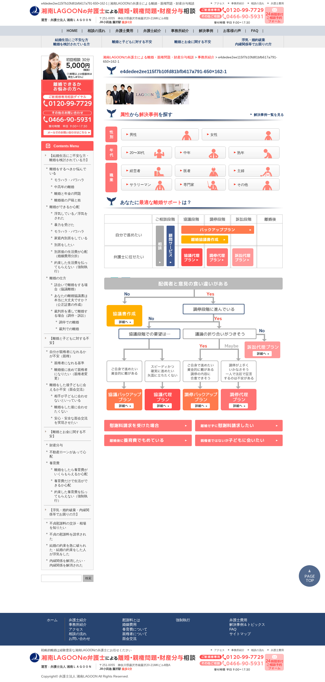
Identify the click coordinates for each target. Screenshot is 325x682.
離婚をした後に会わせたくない (71, 409)
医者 (187, 171)
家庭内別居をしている (71, 238)
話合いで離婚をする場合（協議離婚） (71, 287)
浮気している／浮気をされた (71, 216)
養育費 (54, 463)
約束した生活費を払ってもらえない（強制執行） (71, 267)
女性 (213, 134)
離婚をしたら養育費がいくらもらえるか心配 (71, 472)
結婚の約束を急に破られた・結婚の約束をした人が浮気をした (67, 550)
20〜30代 (137, 153)
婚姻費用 (129, 624)
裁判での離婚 (69, 329)
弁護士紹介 (152, 31)
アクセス (219, 3)
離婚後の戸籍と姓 (67, 200)
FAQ (254, 31)
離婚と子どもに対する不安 (132, 42)
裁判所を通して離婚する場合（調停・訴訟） (71, 313)
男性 (133, 134)
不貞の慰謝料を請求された (67, 536)
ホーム (52, 620)
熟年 (240, 153)
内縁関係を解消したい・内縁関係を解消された (67, 563)
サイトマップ (240, 634)
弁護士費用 (277, 3)
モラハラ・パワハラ (69, 180)
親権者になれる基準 (69, 363)
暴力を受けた (64, 225)
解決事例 (206, 31)
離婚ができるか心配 (64, 207)
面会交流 (129, 638)
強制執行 (183, 620)
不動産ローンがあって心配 (67, 454)
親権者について (134, 634)
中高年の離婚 (64, 187)
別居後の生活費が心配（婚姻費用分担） (71, 254)
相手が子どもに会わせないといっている (71, 398)
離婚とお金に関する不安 (192, 42)
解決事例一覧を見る (269, 115)
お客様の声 (232, 31)
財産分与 (56, 445)
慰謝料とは (131, 620)
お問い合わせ (79, 638)
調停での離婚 (69, 322)
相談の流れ (257, 3)
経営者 (135, 171)
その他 (242, 185)
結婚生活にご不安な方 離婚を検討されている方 (71, 42)
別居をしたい (64, 245)
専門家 (188, 185)
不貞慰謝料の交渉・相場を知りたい (67, 525)
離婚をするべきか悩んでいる (67, 171)
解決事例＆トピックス (247, 624)
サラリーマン (140, 185)
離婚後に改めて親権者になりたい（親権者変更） (71, 374)
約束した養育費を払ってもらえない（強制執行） (71, 496)
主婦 (240, 171)
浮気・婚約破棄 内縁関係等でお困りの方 (253, 42)
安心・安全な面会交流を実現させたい (71, 420)
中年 (187, 153)
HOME (72, 31)
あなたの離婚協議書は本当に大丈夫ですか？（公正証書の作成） (71, 300)
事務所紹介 (237, 3)
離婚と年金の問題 (67, 193)
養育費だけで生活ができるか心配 (71, 483)
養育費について (134, 629)
